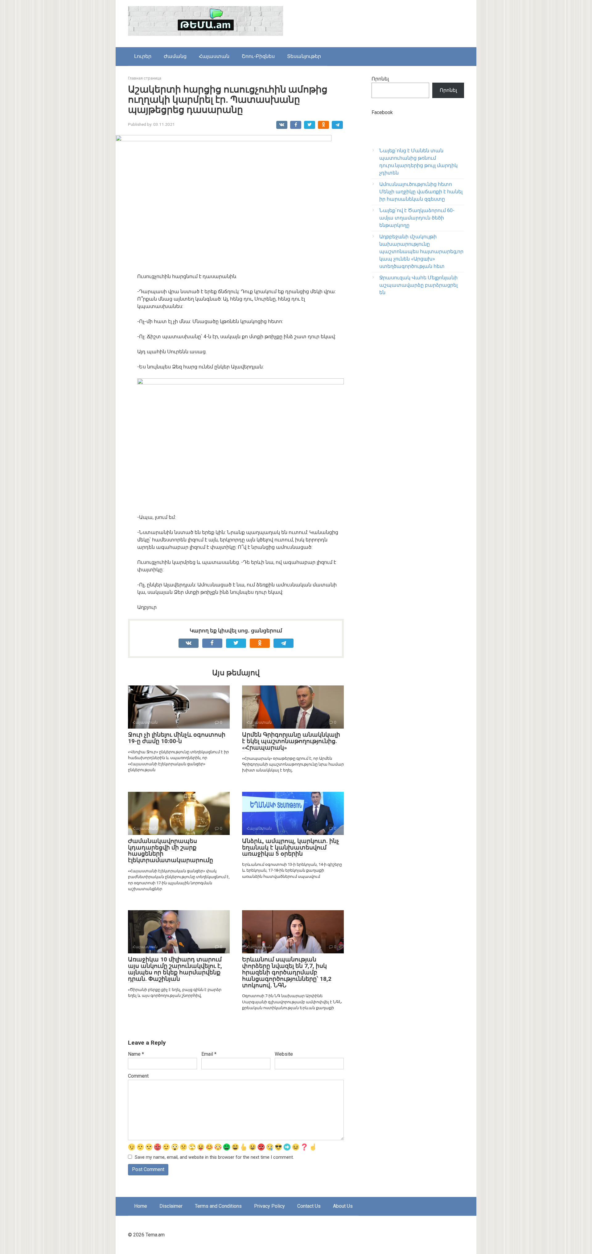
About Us (343, 1206)
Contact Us (309, 1206)
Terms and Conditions (218, 1206)
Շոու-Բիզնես (258, 56)
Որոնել (380, 79)
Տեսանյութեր (304, 56)
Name (136, 1054)
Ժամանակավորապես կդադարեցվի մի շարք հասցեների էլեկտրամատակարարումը (170, 850)
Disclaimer (171, 1206)
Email (208, 1054)
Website (284, 1054)
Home (140, 1206)
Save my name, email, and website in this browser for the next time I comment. (214, 1157)
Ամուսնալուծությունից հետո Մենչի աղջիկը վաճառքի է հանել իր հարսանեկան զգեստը (420, 191)
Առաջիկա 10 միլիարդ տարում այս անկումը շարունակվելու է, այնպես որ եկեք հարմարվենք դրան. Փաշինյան (175, 969)
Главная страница (144, 78)
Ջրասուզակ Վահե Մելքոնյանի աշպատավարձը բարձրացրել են (418, 285)
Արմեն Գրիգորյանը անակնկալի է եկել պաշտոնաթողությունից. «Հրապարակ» (291, 741)
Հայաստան (214, 56)
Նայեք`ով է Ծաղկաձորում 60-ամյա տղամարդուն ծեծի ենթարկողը (416, 218)
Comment (138, 1076)
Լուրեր (142, 56)
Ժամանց (175, 56)
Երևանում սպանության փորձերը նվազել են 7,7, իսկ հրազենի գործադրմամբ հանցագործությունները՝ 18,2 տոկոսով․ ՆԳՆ (286, 972)
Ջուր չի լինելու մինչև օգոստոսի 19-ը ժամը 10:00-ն (176, 738)
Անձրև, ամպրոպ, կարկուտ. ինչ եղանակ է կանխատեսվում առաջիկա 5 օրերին (290, 847)
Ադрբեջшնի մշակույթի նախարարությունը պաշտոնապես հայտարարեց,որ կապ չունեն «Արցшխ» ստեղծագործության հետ (421, 251)
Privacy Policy (269, 1206)
